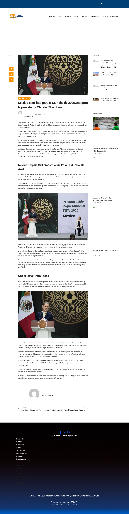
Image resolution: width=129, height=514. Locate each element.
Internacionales (94, 16)
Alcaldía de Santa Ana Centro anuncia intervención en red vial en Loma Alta (109, 88)
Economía (68, 16)
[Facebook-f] (101, 3)
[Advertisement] (64, 35)
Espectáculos (114, 16)
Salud (76, 16)
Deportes (105, 16)
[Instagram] (106, 3)
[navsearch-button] (111, 4)
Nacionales (52, 16)
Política (60, 16)
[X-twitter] (104, 3)
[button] (11, 69)
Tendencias (83, 16)
